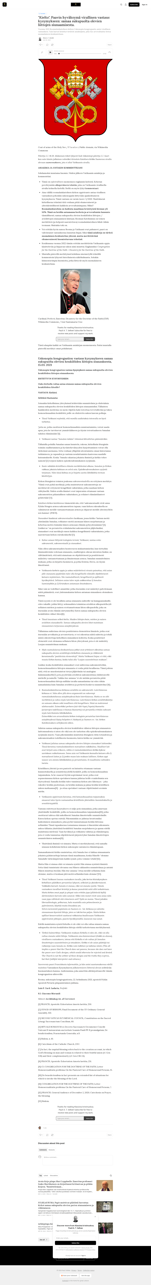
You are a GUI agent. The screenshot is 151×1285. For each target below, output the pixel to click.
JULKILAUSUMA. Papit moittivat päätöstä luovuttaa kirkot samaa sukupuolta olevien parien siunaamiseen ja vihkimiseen (66, 1205)
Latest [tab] (46, 1175)
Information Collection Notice (75, 1250)
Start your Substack (70, 1275)
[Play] (50, 52)
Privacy (73, 1270)
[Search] (121, 4)
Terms (80, 1270)
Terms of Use (85, 1248)
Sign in (144, 4)
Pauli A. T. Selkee (48, 38)
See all (42, 1240)
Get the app (85, 1275)
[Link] (35, 361)
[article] (75, 1189)
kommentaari (91, 188)
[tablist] (47, 1150)
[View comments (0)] (47, 45)
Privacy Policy (91, 1250)
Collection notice (88, 1270)
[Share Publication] (126, 4)
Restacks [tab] (52, 1150)
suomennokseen (53, 162)
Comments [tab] (43, 1150)
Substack (65, 1281)
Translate (42, 13)
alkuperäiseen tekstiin (66, 185)
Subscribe (134, 4)
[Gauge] (109, 52)
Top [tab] (40, 1175)
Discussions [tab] (54, 1175)
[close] (95, 1216)
